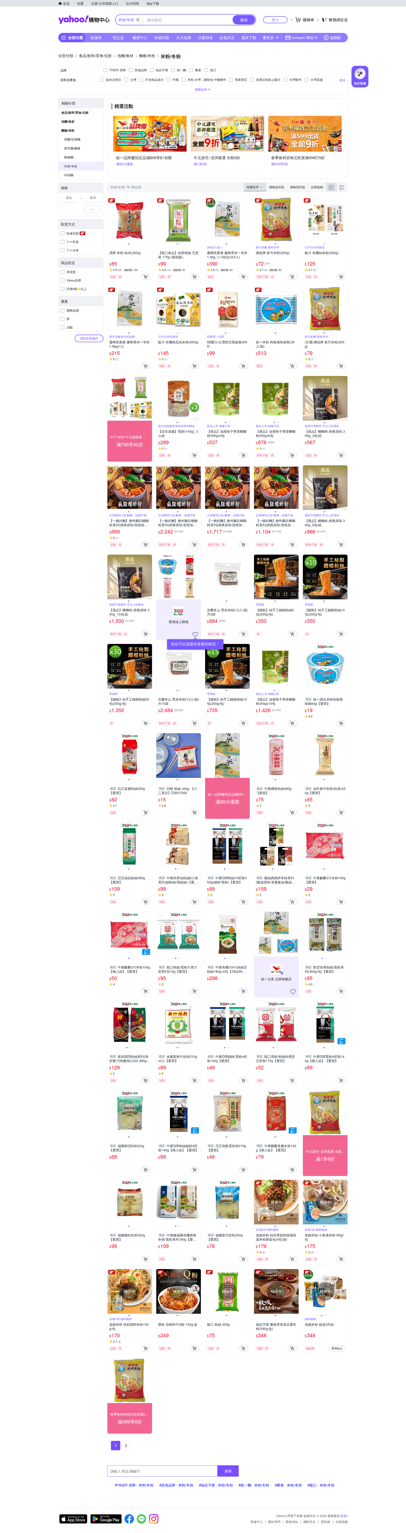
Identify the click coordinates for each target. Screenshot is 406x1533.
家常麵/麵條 (72, 148)
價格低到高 (276, 187)
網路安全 (309, 1521)
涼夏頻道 (205, 37)
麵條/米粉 (67, 130)
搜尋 (228, 1470)
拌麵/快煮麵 (72, 139)
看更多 (268, 37)
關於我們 (274, 1521)
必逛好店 (226, 37)
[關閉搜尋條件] (138, 20)
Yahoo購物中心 (83, 19)
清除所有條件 (89, 338)
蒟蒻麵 (68, 175)
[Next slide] (149, 220)
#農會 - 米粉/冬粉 (288, 1484)
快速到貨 (161, 37)
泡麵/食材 (67, 121)
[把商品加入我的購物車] (145, 277)
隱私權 (325, 1521)
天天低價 (183, 37)
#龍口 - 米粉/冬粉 (321, 1484)
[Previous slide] (110, 220)
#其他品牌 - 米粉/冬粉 (176, 1484)
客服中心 (256, 1521)
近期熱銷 (317, 187)
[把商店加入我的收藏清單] (195, 634)
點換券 (96, 37)
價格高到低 (297, 187)
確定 (92, 209)
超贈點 (335, 37)
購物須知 (292, 1521)
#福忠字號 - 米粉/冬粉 (216, 1484)
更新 (344, 1515)
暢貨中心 (140, 37)
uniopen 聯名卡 (305, 37)
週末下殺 (248, 37)
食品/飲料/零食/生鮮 (75, 112)
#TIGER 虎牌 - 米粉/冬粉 (134, 1484)
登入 (275, 19)
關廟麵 (68, 157)
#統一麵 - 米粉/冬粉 (254, 1484)
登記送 (118, 37)
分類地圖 (342, 1521)
